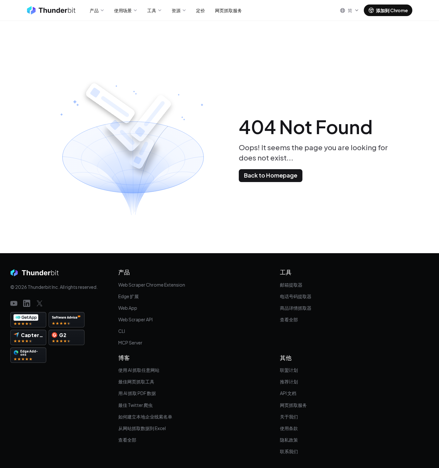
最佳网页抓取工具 (136, 381)
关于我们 (289, 416)
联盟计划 (289, 369)
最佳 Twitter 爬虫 (135, 405)
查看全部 (289, 319)
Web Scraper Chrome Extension (151, 284)
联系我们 (289, 451)
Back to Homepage (270, 175)
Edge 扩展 (128, 296)
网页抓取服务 (293, 405)
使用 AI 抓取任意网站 (138, 369)
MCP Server (130, 342)
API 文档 (288, 393)
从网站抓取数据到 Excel (142, 428)
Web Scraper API (135, 319)
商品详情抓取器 (295, 307)
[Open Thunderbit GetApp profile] (28, 319)
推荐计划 (289, 381)
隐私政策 (289, 439)
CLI (121, 331)
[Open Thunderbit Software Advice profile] (67, 319)
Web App (127, 307)
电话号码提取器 (295, 296)
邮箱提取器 (291, 284)
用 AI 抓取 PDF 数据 (137, 393)
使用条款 (289, 428)
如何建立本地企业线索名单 (145, 416)
